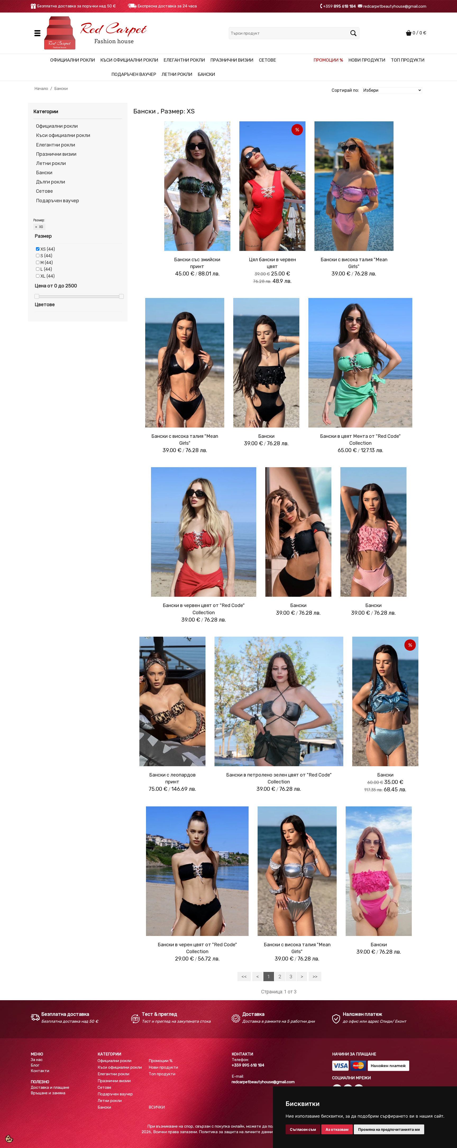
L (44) (46, 269)
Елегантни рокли (184, 60)
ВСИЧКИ (157, 1107)
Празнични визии (232, 60)
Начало (41, 88)
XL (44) (47, 276)
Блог (35, 1065)
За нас (37, 1059)
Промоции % (328, 60)
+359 (339, 6)
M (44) (46, 262)
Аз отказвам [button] (337, 1129)
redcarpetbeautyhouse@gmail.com (394, 6)
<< (244, 976)
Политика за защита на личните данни (236, 1131)
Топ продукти (407, 60)
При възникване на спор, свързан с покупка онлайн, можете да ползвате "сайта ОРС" (228, 1126)
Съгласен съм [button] (303, 1129)
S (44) (46, 255)
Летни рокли (177, 74)
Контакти (40, 1070)
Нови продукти (367, 60)
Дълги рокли (50, 182)
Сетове (267, 60)
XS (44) (47, 249)
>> (315, 976)
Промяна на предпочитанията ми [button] (389, 1129)
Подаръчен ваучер (134, 74)
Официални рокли (72, 60)
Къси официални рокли (129, 60)
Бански (206, 74)
